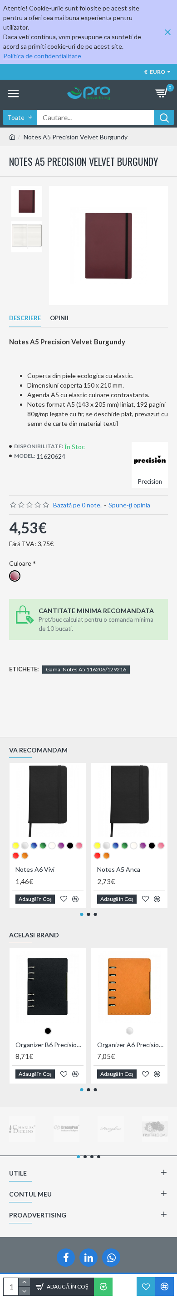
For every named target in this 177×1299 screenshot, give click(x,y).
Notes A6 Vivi (34, 869)
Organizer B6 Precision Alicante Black (49, 1044)
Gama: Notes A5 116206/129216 (86, 669)
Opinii (59, 318)
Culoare (20, 563)
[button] (82, 914)
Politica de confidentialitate (42, 56)
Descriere (25, 318)
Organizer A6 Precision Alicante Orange (131, 1044)
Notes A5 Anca (118, 869)
